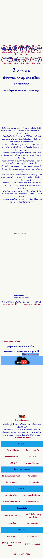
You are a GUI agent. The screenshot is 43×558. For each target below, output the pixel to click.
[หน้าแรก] (4, 50)
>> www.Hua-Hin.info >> (21, 438)
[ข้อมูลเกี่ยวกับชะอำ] (39, 62)
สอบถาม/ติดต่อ (11, 536)
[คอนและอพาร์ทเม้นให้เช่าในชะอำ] (16, 50)
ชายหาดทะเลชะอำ (11, 457)
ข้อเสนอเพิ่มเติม (32, 523)
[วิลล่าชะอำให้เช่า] (27, 50)
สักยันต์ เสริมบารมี (11, 516)
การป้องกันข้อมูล (32, 536)
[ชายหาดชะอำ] (10, 62)
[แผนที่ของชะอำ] (39, 50)
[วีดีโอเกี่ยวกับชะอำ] (33, 62)
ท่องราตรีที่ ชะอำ (11, 463)
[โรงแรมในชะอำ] (33, 50)
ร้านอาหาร (32, 457)
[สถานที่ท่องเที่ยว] (10, 50)
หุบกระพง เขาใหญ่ (32, 501)
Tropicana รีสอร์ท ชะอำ (32, 495)
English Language (22, 420)
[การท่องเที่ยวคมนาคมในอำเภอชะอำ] (21, 62)
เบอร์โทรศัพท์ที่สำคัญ (11, 450)
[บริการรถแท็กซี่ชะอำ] (27, 62)
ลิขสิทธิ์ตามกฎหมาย (32, 544)
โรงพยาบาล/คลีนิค (32, 450)
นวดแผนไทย (11, 523)
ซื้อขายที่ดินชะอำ (32, 482)
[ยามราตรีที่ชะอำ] (4, 62)
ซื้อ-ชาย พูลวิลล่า (11, 482)
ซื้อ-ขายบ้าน (32, 476)
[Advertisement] (21, 24)
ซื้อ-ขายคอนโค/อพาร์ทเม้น (11, 476)
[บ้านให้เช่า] (21, 50)
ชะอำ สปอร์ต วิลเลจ (11, 495)
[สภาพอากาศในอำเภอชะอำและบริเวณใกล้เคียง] (16, 62)
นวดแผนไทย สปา (32, 463)
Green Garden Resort (11, 502)
